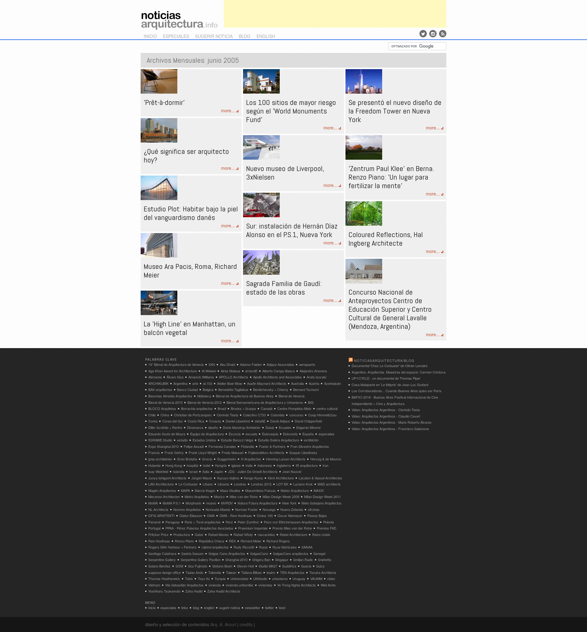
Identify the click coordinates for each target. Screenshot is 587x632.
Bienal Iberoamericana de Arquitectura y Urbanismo (265, 402)
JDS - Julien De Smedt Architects (253, 471)
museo (211, 502)
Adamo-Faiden (251, 364)
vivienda (215, 584)
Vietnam (154, 584)
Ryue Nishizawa (284, 547)
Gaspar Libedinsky (303, 452)
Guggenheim (226, 458)
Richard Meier (251, 540)
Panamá (154, 521)
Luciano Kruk (303, 483)
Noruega (269, 509)
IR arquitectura (307, 465)
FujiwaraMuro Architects (266, 452)
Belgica (208, 389)
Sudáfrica (289, 565)
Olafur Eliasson (190, 515)
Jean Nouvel (291, 471)
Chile (152, 414)
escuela (251, 433)
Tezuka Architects (322, 572)
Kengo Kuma (253, 477)
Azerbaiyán (332, 383)
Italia (205, 471)
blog (244, 36)
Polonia (328, 521)
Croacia (215, 420)
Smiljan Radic (303, 559)
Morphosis (193, 502)
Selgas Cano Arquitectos (227, 553)
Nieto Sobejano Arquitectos (321, 502)
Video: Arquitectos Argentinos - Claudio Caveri (386, 416)
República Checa (211, 540)
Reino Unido (321, 534)
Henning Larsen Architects (285, 458)
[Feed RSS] (442, 33)
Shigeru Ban (261, 559)
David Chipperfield (308, 420)
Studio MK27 (268, 565)
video (331, 578)
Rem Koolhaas (159, 540)
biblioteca (204, 395)
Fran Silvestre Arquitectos (309, 446)
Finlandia (247, 446)
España (308, 433)
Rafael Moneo (218, 534)
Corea (152, 420)
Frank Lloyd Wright (203, 452)
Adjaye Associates (280, 364)
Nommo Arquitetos (187, 509)
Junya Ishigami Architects (167, 477)
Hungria (221, 465)
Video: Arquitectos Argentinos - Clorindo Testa (386, 409)
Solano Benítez (159, 565)
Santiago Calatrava (162, 553)
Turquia (220, 578)
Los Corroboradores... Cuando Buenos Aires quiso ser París (396, 390)
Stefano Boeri (222, 565)
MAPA (185, 490)
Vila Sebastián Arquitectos (184, 584)
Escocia (235, 433)
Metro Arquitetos (197, 496)
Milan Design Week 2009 (281, 496)
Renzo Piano (184, 540)
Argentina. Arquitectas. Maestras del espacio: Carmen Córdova (398, 372)
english (266, 36)
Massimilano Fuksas (260, 490)
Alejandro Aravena (313, 370)
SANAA (306, 547)
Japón (218, 471)
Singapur (281, 559)
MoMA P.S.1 (172, 502)
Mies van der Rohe (244, 496)
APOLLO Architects (233, 376)
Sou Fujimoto (197, 565)
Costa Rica (196, 420)
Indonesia (264, 465)
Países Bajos (317, 515)
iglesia (236, 465)
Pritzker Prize (158, 534)
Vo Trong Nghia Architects (296, 584)
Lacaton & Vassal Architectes (320, 477)
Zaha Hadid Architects (223, 591)
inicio (150, 36)
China (165, 414)
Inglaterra (284, 465)
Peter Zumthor (248, 521)
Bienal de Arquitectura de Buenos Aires (245, 395)
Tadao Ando (194, 572)
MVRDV (227, 502)
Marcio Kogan (205, 490)
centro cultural (327, 408)
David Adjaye (280, 420)
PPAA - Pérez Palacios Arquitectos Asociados (199, 528)
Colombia (277, 414)
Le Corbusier (188, 483)
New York (289, 502)
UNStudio (260, 578)
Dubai (269, 427)
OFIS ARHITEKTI (161, 515)
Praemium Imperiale (253, 528)
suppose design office (164, 572)
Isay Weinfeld (158, 471)
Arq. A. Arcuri (223, 624)
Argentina (180, 383)
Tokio (189, 578)
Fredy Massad (232, 452)
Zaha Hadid (193, 591)
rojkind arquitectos (215, 547)
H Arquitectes (251, 458)
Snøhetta (324, 559)
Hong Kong (173, 465)
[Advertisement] (335, 14)
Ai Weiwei (209, 370)
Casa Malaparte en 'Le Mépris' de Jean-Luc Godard (390, 384)
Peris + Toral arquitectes (203, 521)
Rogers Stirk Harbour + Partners (172, 547)
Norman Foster (246, 509)
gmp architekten (160, 458)
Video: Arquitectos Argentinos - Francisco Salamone (390, 428)
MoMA (153, 502)
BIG (311, 402)
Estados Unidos (204, 439)
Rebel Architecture (293, 534)
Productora (181, 534)
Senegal (319, 553)
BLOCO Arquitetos (162, 408)
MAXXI (319, 490)
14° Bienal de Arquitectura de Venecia (176, 364)
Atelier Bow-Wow (229, 383)
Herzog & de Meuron (325, 458)
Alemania (155, 376)
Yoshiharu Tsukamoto (164, 591)
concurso (296, 414)
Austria (314, 383)
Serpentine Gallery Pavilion (200, 559)
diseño (213, 427)
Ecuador (285, 427)
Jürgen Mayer (201, 477)
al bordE (251, 370)
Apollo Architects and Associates (277, 376)
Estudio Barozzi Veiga (237, 439)
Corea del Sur (172, 420)
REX (232, 540)
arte (195, 383)
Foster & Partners (272, 446)
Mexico (219, 496)
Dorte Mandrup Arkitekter (241, 427)
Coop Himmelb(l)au (322, 414)
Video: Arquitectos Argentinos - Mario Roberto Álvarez (392, 422)
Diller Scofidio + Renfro (165, 427)
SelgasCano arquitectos (290, 553)
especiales (176, 36)
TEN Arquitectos (292, 572)
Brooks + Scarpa (243, 408)
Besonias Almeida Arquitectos (170, 395)
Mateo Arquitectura (295, 490)
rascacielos (266, 534)
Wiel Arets (328, 584)
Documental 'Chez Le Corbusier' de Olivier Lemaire (389, 365)
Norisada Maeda (218, 509)
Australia (297, 383)
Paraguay (172, 521)
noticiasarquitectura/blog (384, 360)
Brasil (222, 408)
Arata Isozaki (316, 376)
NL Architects (158, 509)
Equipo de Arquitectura (207, 433)
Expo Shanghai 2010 (163, 446)
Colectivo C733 (254, 414)
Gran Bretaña (187, 458)
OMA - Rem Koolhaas (236, 515)
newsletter (252, 607)
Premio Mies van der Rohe (292, 528)
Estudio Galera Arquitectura (278, 439)
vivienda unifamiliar (239, 584)
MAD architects (329, 483)
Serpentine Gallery (162, 559)
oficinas (313, 509)
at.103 (207, 383)
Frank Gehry (174, 452)
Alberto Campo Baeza (278, 370)
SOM (179, 565)
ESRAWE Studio (160, 439)
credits (246, 624)
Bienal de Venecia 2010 (165, 402)
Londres (240, 483)
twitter (269, 607)
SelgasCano (259, 553)
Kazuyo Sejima (228, 477)
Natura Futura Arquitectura (257, 502)
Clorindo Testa (227, 414)
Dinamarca (195, 427)
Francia (154, 452)
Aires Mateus (230, 370)
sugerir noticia (214, 36)
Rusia (263, 547)
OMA (211, 515)
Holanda (154, 465)
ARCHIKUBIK (158, 383)
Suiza (320, 565)
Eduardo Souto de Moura (166, 433)
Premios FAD (326, 528)
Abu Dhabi (227, 364)
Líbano (208, 483)
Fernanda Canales (222, 446)
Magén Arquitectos (162, 490)
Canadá (266, 408)
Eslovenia (290, 433)
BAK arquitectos (160, 389)
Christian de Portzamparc (193, 414)
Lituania (223, 483)
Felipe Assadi (194, 446)
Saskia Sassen (192, 553)
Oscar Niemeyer (290, 515)
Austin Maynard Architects (266, 383)
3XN (212, 364)
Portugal (154, 528)
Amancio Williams (201, 376)
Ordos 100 (265, 515)
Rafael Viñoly (243, 534)
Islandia (178, 471)
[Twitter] (423, 33)
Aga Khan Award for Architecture (172, 370)
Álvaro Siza (175, 376)
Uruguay (299, 578)
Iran (325, 465)
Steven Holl (245, 565)
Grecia (207, 458)
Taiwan (231, 572)
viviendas (265, 584)
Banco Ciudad (187, 389)
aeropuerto (307, 364)
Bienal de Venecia (292, 395)
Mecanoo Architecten (164, 496)
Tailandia (214, 572)
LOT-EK (282, 483)
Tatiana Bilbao (251, 572)
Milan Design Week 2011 (322, 496)
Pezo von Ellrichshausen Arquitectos (291, 521)
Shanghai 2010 (236, 559)
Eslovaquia (270, 433)
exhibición (311, 439)
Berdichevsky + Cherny (270, 389)
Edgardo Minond (308, 427)
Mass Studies (230, 490)
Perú (229, 521)
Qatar (199, 534)
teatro (271, 572)
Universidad (239, 578)
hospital (192, 465)
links (184, 607)
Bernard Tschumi (306, 389)
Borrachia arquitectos (197, 408)
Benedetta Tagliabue (233, 389)
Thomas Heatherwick (164, 578)
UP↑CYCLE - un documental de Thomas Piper (386, 378)
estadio (182, 439)
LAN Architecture (161, 483)
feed (282, 607)
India (249, 465)
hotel (206, 465)
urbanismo (280, 578)
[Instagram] (433, 33)
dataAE (260, 420)
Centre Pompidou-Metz (294, 408)
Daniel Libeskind (238, 420)
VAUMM (316, 578)
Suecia (306, 565)
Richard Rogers (278, 540)
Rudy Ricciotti (244, 547)
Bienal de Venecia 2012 (204, 402)
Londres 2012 (261, 483)
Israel (193, 471)
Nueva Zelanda (291, 509)
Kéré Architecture (281, 477)
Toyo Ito (204, 578)
